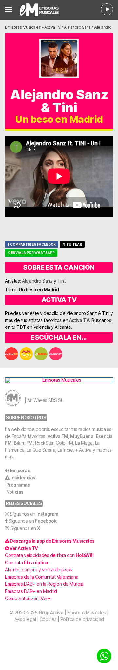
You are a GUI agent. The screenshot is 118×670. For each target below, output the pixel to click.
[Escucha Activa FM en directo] (107, 9)
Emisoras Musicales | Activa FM (42, 9)
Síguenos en (34, 514)
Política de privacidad (82, 619)
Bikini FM (23, 443)
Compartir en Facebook (33, 244)
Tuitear (74, 244)
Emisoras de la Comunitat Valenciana (41, 577)
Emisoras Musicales (23, 27)
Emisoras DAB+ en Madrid (31, 591)
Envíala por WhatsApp (32, 253)
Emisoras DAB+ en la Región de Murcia (44, 584)
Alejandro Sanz (77, 27)
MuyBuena (81, 436)
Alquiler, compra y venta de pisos (38, 569)
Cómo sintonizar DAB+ (27, 598)
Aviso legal (25, 619)
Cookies (48, 619)
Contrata (26, 562)
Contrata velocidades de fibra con (49, 555)
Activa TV (52, 27)
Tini (61, 281)
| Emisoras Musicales (72, 612)
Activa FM (58, 436)
